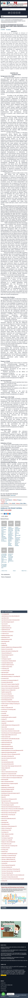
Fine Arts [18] (4, 705)
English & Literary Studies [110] (8, 690)
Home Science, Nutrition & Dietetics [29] (10, 730)
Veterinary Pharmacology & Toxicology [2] (10, 871)
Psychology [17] (4, 832)
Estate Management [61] (6, 699)
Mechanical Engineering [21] (7, 789)
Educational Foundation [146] (7, 674)
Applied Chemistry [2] (6, 627)
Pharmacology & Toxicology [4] (8, 814)
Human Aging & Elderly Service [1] (9, 734)
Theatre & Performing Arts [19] (8, 857)
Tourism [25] (4, 863)
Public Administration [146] (7, 834)
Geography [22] (4, 715)
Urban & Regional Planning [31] (8, 865)
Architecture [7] (5, 633)
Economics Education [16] (7, 682)
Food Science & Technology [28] (8, 709)
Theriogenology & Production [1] (8, 861)
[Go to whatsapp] (3, 994)
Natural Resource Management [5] (9, 799)
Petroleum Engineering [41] (7, 804)
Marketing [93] (4, 779)
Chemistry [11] (4, 656)
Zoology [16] (4, 880)
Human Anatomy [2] (5, 736)
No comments (8, 29)
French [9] (3, 713)
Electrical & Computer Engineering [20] (10, 684)
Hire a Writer (4, 986)
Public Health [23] (5, 836)
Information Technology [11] (7, 756)
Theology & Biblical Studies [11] (8, 859)
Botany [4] (3, 643)
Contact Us (3, 983)
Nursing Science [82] (6, 801)
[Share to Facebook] (6, 516)
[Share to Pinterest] (7, 516)
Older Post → (24, 570)
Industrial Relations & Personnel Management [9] (12, 750)
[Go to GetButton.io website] (3, 996)
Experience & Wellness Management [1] (10, 701)
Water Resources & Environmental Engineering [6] (12, 878)
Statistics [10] (4, 851)
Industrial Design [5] (5, 744)
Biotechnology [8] (5, 641)
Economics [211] (4, 678)
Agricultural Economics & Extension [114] (10, 619)
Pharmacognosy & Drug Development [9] (10, 810)
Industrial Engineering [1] (7, 746)
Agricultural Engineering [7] (7, 621)
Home (2, 19)
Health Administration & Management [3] (10, 725)
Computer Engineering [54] (7, 664)
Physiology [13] (4, 822)
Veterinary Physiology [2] (7, 873)
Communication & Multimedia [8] (8, 660)
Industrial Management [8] (7, 748)
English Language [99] (6, 692)
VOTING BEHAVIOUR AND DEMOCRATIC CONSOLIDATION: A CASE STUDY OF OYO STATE (14, 951)
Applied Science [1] (5, 629)
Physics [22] (4, 820)
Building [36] (4, 645)
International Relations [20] (7, 764)
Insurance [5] (4, 760)
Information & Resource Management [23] (10, 754)
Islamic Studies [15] (5, 767)
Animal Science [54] (5, 625)
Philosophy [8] (4, 816)
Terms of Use (4, 990)
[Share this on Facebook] (4, 513)
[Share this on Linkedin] (9, 513)
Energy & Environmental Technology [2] (10, 688)
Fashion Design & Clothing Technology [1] (10, 703)
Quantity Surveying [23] (6, 839)
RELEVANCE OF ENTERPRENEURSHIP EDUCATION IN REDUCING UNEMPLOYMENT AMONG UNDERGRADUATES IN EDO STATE (14, 26)
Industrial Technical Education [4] (8, 752)
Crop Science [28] (5, 670)
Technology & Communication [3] (8, 855)
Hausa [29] (3, 723)
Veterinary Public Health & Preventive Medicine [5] (12, 875)
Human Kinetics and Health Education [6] (10, 738)
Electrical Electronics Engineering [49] (9, 686)
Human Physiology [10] (6, 740)
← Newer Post (4, 570)
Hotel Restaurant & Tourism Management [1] (11, 732)
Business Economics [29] (6, 649)
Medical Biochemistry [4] (6, 791)
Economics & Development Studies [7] (9, 680)
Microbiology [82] (5, 795)
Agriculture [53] (5, 618)
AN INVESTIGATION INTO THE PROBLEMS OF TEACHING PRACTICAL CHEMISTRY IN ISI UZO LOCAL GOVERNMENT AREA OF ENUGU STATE (14, 954)
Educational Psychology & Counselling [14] (10, 676)
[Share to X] (4, 516)
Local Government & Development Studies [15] (11, 777)
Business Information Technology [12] (9, 651)
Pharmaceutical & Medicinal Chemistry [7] (10, 806)
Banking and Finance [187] (7, 635)
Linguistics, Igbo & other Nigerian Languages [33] (12, 775)
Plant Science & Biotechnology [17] (9, 826)
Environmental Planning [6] (7, 695)
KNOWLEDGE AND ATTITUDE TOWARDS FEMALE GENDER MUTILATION (10, 558)
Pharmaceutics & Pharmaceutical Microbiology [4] (12, 808)
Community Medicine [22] (7, 662)
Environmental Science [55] (7, 697)
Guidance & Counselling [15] (7, 721)
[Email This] (2, 516)
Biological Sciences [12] (6, 639)
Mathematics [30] (5, 785)
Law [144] (3, 769)
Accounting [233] (5, 614)
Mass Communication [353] (7, 781)
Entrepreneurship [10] (6, 693)
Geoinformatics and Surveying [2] (8, 717)
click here (13, 495)
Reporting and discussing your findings (12, 887)
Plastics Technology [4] (6, 828)
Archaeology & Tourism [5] (7, 631)
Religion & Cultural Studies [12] (8, 841)
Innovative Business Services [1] (8, 758)
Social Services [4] (5, 847)
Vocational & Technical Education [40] (9, 876)
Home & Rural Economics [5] (7, 728)
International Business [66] (7, 762)
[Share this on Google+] (8, 513)
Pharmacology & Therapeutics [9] (8, 812)
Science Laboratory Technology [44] (9, 845)
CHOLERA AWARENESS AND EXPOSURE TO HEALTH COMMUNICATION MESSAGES (12, 958)
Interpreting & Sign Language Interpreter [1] (11, 765)
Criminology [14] (5, 668)
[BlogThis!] (3, 516)
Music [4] (3, 797)
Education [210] (4, 672)
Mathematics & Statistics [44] (7, 787)
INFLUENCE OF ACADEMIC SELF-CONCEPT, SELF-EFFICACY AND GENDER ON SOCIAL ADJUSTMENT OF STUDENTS (4, 534)
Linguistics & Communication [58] (8, 773)
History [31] (4, 727)
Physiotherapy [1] (5, 824)
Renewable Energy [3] (6, 843)
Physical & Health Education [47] (8, 818)
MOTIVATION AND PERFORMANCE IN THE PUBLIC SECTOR (14, 960)
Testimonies (3, 988)
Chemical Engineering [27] (7, 655)
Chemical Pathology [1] (6, 653)
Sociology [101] (4, 849)
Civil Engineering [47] (6, 658)
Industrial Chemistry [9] (6, 742)
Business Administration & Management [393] (11, 647)
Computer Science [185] (6, 666)
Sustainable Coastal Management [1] (9, 853)
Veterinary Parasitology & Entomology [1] (10, 869)
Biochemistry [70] (5, 637)
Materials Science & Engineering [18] (9, 783)
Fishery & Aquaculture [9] (7, 707)
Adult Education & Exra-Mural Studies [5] (10, 616)
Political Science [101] (6, 830)
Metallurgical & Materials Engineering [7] (10, 793)
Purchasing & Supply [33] (7, 838)
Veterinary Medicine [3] (6, 867)
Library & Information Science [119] (9, 771)
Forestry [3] (4, 711)
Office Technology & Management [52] (9, 802)
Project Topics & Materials (6, 984)
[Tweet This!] (6, 513)
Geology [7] (4, 719)
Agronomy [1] (4, 623)
